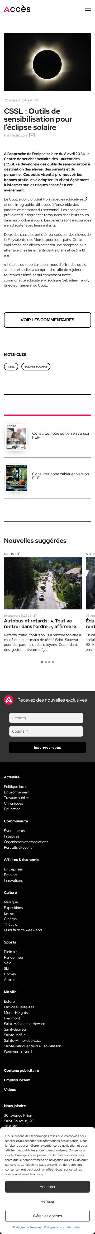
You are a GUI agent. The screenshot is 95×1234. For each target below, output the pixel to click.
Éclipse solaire (36, 366)
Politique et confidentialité (62, 1227)
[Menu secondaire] (88, 9)
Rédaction (18, 135)
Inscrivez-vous (47, 747)
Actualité (12, 554)
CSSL (11, 366)
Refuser (47, 1201)
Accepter (47, 1186)
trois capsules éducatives (62, 199)
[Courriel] (32, 135)
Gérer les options (47, 1216)
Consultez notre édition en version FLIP (61, 435)
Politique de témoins (27, 1227)
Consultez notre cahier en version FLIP (60, 476)
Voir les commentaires (47, 320)
